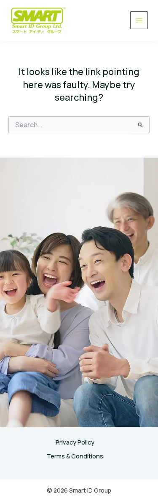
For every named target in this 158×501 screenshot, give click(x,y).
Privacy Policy (75, 442)
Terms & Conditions (75, 456)
